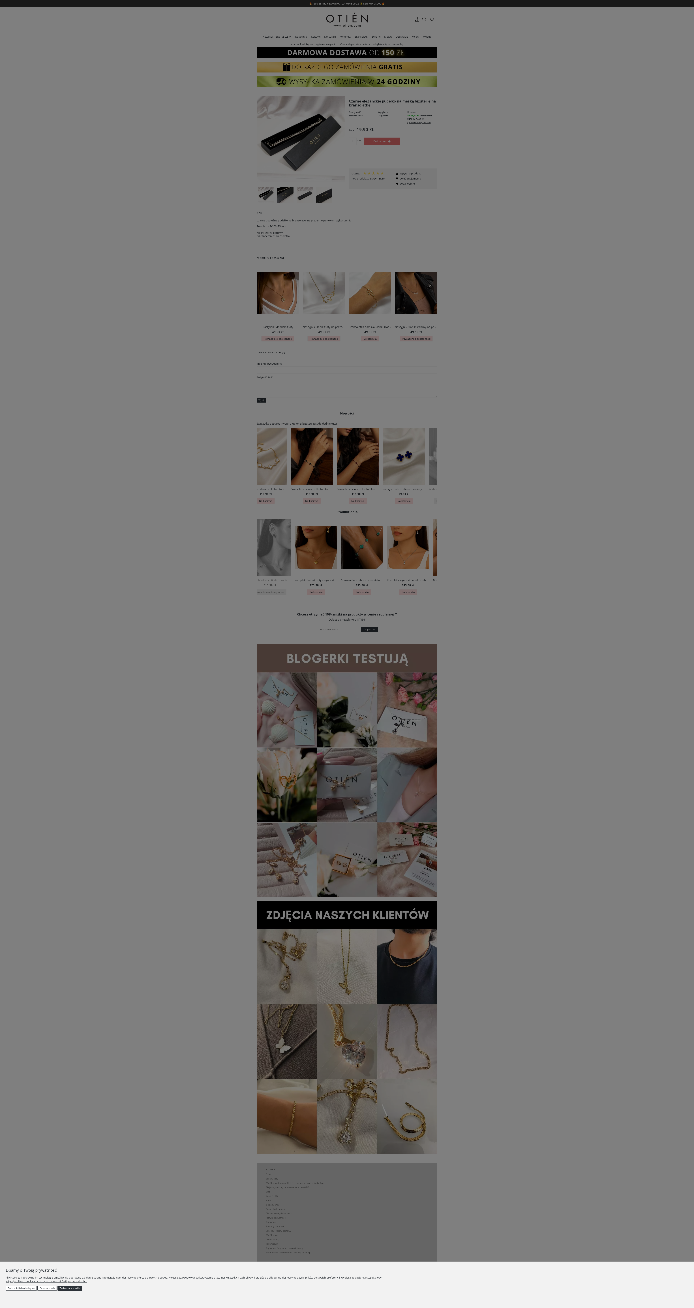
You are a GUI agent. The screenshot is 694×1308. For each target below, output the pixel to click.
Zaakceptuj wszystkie (69, 1288)
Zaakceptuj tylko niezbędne (21, 1288)
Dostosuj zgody (47, 1288)
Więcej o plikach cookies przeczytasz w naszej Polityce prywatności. (46, 1281)
